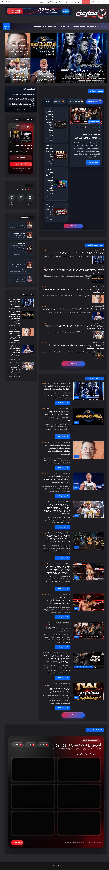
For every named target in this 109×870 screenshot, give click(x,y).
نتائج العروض (64, 26)
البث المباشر (52, 26)
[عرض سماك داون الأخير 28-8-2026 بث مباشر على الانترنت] (81, 58)
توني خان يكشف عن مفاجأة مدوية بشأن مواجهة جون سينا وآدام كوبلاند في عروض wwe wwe (54, 2)
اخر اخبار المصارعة (93, 26)
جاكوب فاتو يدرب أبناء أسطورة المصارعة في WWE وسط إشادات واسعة (57, 601)
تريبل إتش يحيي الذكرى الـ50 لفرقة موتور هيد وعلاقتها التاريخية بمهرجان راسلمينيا (56, 539)
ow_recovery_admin (63, 623)
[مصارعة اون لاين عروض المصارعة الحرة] (91, 14)
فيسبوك (43, 744)
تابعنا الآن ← (17, 842)
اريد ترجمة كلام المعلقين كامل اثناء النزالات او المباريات (21, 100)
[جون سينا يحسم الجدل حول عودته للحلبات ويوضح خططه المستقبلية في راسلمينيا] (98, 299)
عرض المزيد (73, 226)
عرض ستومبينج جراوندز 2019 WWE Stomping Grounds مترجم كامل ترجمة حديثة (56, 659)
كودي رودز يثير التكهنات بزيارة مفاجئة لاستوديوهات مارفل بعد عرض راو (73, 309)
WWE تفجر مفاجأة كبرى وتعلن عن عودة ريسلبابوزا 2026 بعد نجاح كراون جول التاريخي (44, 49)
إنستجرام (17, 744)
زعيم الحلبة (66, 383)
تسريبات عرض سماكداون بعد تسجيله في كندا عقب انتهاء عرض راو (49, 180)
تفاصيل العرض (21, 164)
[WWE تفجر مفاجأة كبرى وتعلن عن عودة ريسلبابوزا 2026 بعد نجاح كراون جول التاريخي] (98, 279)
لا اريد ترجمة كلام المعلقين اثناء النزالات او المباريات (21, 105)
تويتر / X (30, 744)
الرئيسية (104, 26)
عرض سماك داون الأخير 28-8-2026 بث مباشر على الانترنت (79, 253)
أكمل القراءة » (93, 162)
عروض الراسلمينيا (40, 26)
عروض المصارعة (79, 26)
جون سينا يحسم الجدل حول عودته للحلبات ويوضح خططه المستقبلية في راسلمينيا (18, 49)
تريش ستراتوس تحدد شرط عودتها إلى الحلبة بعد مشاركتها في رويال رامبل (57, 570)
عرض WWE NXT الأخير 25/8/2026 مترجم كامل (49, 151)
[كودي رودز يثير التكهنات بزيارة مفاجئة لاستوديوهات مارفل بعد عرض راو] (98, 316)
